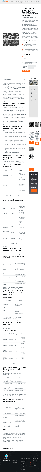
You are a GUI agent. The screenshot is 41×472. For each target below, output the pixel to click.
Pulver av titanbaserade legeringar (33, 99)
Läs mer (31, 142)
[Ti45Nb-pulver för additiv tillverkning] (31, 124)
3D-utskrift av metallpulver (33, 90)
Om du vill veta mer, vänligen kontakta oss (10, 444)
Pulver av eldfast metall (33, 107)
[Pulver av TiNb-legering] (37, 124)
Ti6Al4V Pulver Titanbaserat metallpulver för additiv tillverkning (31, 156)
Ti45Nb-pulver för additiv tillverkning (31, 130)
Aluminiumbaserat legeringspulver (34, 96)
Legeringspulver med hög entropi (34, 103)
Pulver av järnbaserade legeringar (33, 110)
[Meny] (38, 1)
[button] (29, 66)
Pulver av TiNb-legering (37, 130)
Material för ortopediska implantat (31, 163)
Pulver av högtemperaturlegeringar (34, 93)
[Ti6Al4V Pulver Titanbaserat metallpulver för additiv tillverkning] (31, 149)
